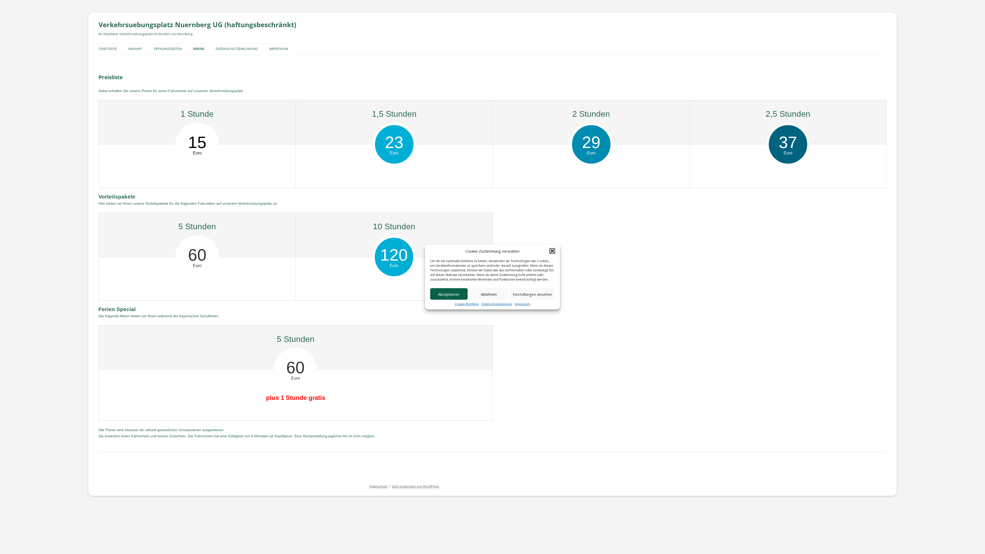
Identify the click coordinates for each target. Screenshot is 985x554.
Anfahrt (135, 49)
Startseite (107, 49)
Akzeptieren (448, 293)
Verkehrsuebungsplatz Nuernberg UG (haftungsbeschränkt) (197, 24)
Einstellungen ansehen (532, 293)
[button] (552, 251)
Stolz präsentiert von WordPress (415, 486)
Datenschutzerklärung (496, 304)
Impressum (522, 304)
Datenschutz (378, 486)
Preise (198, 49)
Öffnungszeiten (168, 49)
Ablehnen (489, 293)
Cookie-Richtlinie (467, 304)
